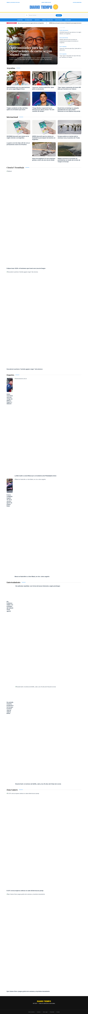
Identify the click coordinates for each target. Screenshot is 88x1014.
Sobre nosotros (31, 1011)
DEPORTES (37, 19)
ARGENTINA (19, 19)
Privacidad (52, 1011)
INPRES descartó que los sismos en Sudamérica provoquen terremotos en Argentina (58, 23)
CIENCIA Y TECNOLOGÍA (47, 19)
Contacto (39, 1011)
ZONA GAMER (68, 19)
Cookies (58, 1011)
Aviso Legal (45, 1011)
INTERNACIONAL (28, 19)
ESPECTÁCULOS (58, 19)
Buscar (59, 15)
